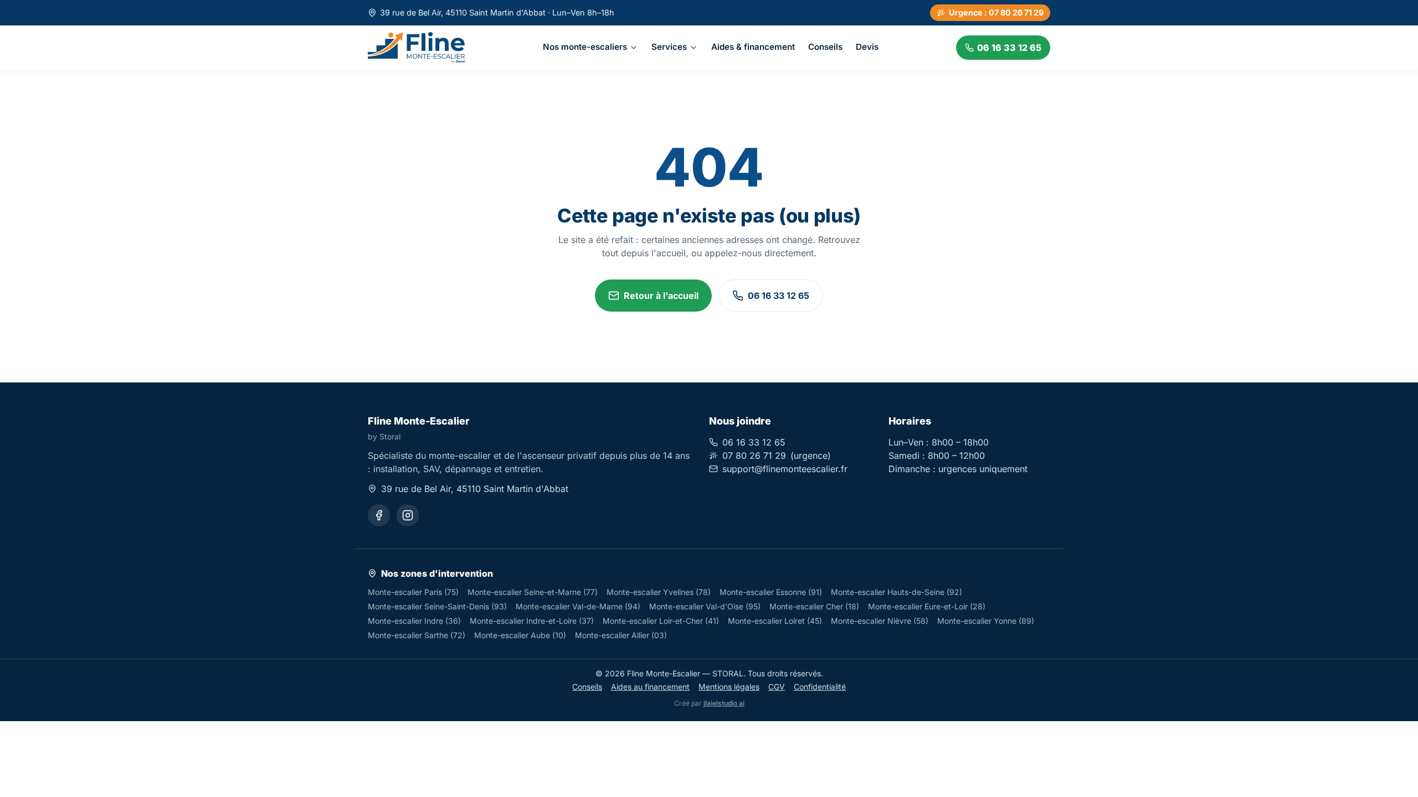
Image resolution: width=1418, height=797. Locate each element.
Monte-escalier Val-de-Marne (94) (578, 606)
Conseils (825, 47)
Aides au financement (650, 686)
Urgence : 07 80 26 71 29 (996, 12)
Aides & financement (753, 47)
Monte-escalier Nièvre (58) (879, 620)
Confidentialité (820, 686)
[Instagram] (408, 515)
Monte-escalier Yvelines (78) (659, 592)
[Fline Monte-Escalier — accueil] (416, 47)
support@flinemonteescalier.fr (784, 468)
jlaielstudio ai (723, 703)
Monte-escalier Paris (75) (413, 592)
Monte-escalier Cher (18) (814, 606)
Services (669, 47)
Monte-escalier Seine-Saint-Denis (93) (437, 606)
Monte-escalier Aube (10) (520, 635)
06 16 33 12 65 (778, 295)
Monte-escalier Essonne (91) (771, 592)
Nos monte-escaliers (585, 47)
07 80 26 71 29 (754, 455)
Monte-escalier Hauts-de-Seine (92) (896, 592)
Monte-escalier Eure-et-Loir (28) (926, 606)
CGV (776, 686)
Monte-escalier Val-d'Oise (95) (705, 606)
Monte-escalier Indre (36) (414, 620)
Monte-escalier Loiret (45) (775, 620)
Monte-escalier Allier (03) (621, 635)
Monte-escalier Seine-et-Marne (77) (532, 592)
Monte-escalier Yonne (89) (985, 620)
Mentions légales (728, 686)
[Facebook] (379, 515)
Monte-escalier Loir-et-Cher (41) (661, 620)
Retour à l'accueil (661, 295)
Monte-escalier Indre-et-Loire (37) (532, 620)
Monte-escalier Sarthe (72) (416, 635)
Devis (867, 47)
